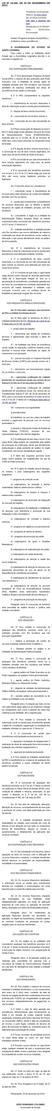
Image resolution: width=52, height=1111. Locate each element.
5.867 (41, 1084)
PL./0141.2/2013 (40, 15)
